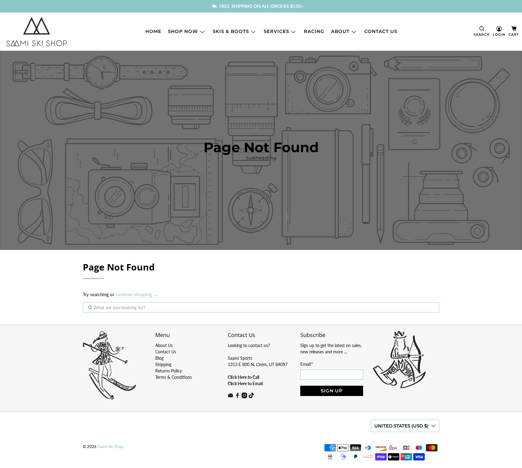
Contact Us (380, 31)
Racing (314, 31)
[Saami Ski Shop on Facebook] (237, 396)
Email (306, 364)
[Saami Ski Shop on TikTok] (251, 396)
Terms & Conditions (173, 377)
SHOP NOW (183, 31)
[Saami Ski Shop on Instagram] (244, 396)
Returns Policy (168, 370)
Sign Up (332, 391)
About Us (164, 345)
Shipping (163, 364)
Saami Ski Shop (110, 446)
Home (153, 31)
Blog (159, 358)
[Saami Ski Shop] (36, 31)
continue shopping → (136, 294)
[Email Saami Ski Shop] (230, 396)
